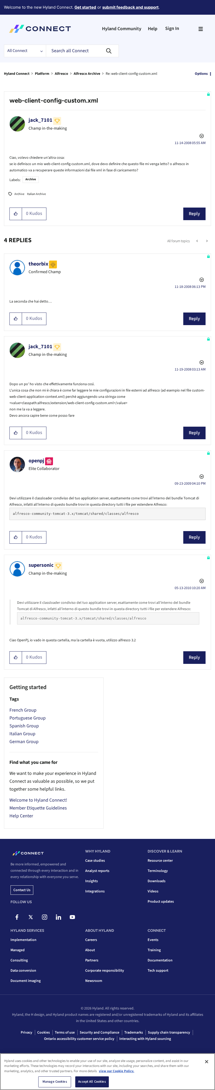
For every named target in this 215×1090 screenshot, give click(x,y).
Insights (91, 881)
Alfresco (61, 73)
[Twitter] (30, 917)
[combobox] (82, 51)
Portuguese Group (27, 718)
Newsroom (93, 980)
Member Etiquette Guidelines (38, 808)
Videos (153, 891)
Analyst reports (97, 871)
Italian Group (22, 734)
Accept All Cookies (92, 1081)
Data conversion (23, 970)
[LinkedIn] (58, 917)
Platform (42, 73)
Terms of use (65, 1032)
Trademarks (133, 1032)
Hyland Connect (16, 73)
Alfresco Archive (87, 73)
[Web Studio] (197, 241)
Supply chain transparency (169, 1032)
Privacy (26, 1032)
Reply (194, 213)
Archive (30, 179)
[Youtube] (72, 917)
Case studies (95, 860)
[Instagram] (44, 917)
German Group (24, 741)
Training (154, 950)
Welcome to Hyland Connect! (38, 800)
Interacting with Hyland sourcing (145, 1038)
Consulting (19, 960)
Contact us (21, 890)
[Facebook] (16, 917)
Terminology (158, 871)
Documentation (160, 960)
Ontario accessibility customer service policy (79, 1038)
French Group (22, 710)
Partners (91, 960)
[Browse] (200, 29)
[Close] (206, 1061)
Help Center (21, 816)
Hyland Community (121, 28)
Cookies (43, 1032)
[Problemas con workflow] (206, 241)
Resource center (160, 860)
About (90, 950)
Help (152, 28)
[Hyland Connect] (40, 28)
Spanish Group (24, 726)
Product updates (161, 901)
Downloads (156, 881)
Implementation (23, 940)
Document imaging (25, 980)
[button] (16, 214)
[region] (107, 1071)
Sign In (172, 28)
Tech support (158, 970)
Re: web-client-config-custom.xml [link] (131, 73)
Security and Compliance (99, 1032)
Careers (91, 940)
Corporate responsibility (104, 970)
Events (153, 940)
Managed (17, 950)
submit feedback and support (130, 7)
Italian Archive (36, 194)
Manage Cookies (54, 1081)
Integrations (95, 891)
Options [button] (201, 73)
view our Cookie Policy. (116, 1071)
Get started (85, 7)
